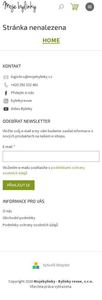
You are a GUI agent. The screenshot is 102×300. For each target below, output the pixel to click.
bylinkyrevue (21, 100)
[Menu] (89, 6)
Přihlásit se (18, 185)
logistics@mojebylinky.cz (31, 77)
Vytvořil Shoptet (56, 265)
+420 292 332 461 (24, 85)
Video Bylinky (21, 109)
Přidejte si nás (22, 93)
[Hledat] (61, 6)
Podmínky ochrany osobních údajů (30, 225)
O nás (7, 211)
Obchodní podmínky (19, 218)
